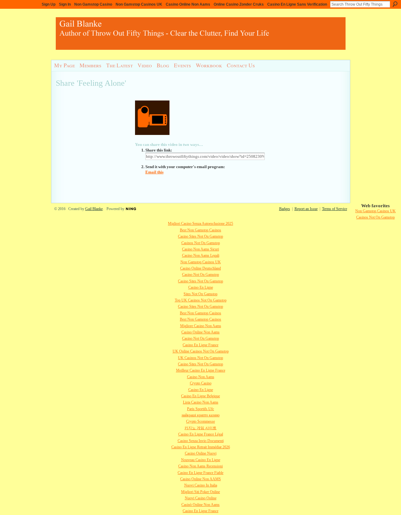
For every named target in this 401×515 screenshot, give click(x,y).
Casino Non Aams (200, 377)
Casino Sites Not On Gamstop (200, 236)
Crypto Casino (200, 383)
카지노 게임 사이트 (200, 428)
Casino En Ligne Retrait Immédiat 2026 (200, 447)
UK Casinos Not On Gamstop (200, 358)
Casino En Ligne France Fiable (200, 473)
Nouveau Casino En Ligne (200, 460)
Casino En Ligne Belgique (200, 396)
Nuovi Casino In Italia (200, 485)
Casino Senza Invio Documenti (201, 441)
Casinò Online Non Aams (200, 504)
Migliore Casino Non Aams (200, 326)
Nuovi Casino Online (200, 498)
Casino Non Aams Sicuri (200, 249)
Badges (284, 209)
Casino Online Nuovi (200, 453)
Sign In (65, 4)
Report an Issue (306, 209)
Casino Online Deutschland (200, 268)
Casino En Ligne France (200, 345)
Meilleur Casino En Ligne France (200, 370)
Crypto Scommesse (200, 421)
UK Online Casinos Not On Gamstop (201, 351)
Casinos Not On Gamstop (375, 217)
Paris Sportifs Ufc (200, 409)
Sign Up (48, 4)
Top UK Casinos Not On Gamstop (201, 300)
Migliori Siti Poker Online (200, 492)
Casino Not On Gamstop (200, 274)
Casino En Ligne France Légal (200, 434)
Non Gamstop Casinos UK (139, 4)
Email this (154, 172)
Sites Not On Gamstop (200, 294)
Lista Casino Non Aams (200, 402)
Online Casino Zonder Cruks (239, 4)
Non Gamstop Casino (93, 4)
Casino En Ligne (200, 287)
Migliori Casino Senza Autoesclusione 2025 (200, 223)
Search (395, 4)
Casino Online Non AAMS (200, 479)
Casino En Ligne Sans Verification (297, 4)
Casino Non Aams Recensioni (200, 466)
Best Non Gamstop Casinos (200, 230)
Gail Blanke (94, 209)
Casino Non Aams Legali (200, 255)
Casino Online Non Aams (188, 4)
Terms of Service (334, 209)
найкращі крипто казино (201, 415)
